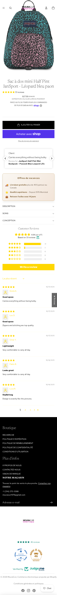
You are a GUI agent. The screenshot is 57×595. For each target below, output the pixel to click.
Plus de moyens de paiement (28, 141)
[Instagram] (28, 590)
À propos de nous (12, 465)
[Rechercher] (10, 7)
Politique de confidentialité (18, 447)
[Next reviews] (52, 158)
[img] (9, 287)
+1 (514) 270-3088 (11, 491)
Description (9, 206)
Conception (9, 220)
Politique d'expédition (14, 439)
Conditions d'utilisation (15, 451)
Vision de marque (12, 474)
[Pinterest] (34, 590)
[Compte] (46, 7)
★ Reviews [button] (54, 300)
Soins (5, 213)
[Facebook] (23, 590)
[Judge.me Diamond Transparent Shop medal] (21, 555)
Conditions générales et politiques (28, 583)
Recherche (8, 435)
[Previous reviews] (5, 158)
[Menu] (3, 8)
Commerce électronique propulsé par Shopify (37, 577)
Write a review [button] (28, 267)
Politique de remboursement (18, 443)
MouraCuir (12, 577)
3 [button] (30, 410)
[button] (9, 92)
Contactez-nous (11, 469)
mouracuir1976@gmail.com (14, 495)
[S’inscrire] (51, 502)
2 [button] (25, 410)
